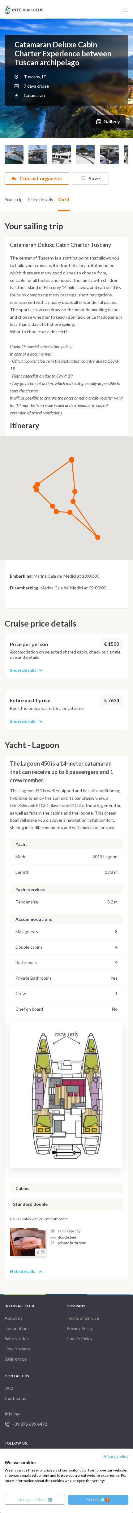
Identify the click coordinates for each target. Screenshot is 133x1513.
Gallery (111, 121)
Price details (40, 199)
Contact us (15, 1398)
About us (14, 1318)
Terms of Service (82, 1318)
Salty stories (17, 1338)
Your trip (14, 199)
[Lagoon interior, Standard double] (27, 1242)
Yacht (64, 199)
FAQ (9, 1388)
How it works (17, 1348)
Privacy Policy (79, 1328)
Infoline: (26, 1419)
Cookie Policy (79, 1338)
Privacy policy (115, 1456)
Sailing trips (16, 1359)
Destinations (17, 1328)
